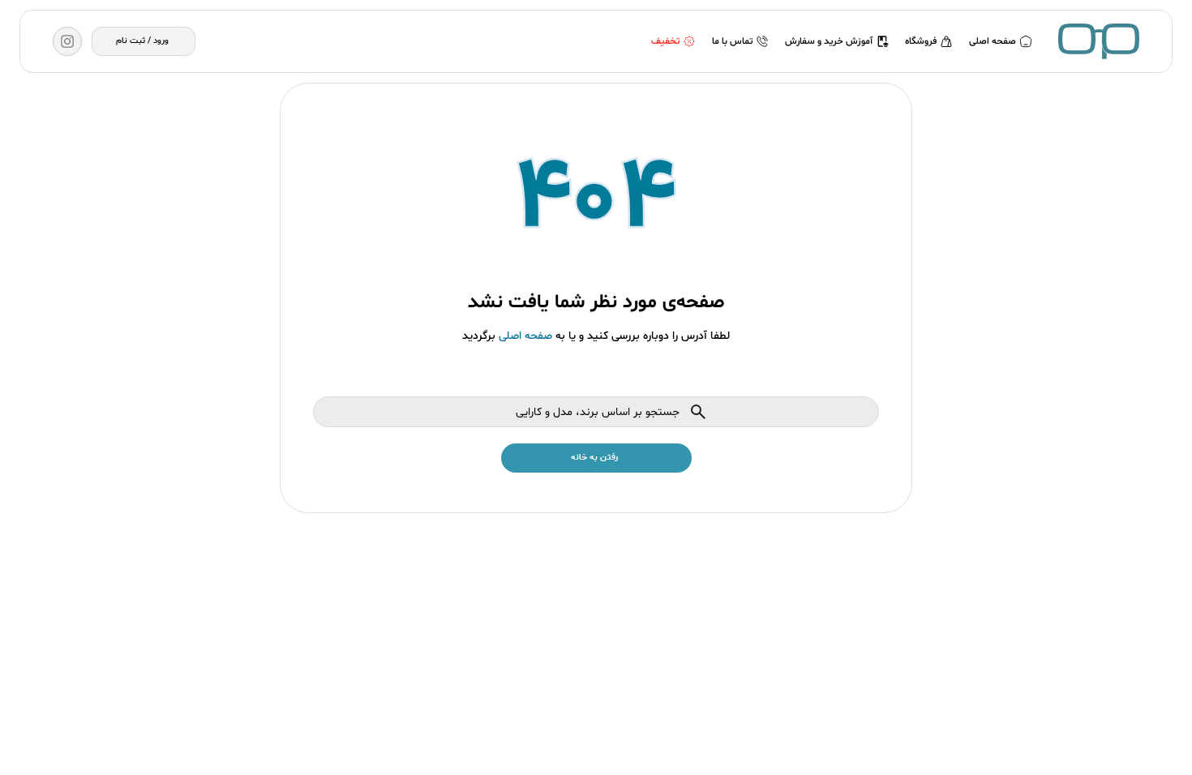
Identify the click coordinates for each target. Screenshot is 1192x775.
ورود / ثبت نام (142, 41)
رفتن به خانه (594, 458)
